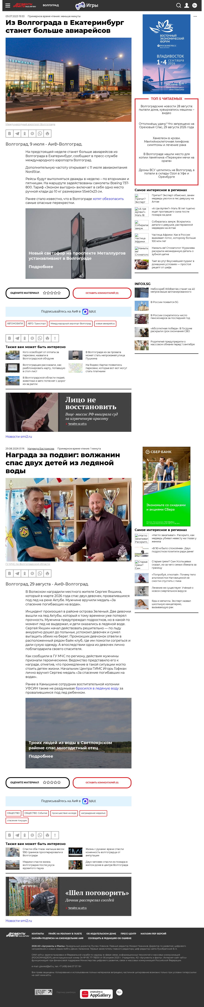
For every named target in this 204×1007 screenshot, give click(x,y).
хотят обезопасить (108, 199)
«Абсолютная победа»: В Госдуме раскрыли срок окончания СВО (171, 330)
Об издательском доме (101, 933)
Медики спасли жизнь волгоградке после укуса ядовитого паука (38, 865)
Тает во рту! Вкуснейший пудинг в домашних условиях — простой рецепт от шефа (173, 264)
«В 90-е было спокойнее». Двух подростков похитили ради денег (173, 550)
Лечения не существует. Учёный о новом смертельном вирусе (172, 589)
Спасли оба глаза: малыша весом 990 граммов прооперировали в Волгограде (43, 852)
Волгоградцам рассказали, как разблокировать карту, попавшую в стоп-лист (44, 368)
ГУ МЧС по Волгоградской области (28, 564)
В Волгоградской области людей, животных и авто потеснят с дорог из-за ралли (44, 380)
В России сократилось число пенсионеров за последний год (170, 317)
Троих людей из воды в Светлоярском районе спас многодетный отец (70, 745)
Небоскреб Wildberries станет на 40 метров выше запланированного (173, 290)
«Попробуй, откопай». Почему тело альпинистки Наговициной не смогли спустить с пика (174, 577)
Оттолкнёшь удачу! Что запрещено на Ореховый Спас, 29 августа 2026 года (166, 125)
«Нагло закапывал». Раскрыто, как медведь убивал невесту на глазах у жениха (174, 538)
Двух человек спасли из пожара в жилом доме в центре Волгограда (107, 863)
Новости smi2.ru (19, 437)
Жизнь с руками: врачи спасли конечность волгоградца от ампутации (105, 852)
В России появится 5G (164, 302)
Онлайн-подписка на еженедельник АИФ (57, 938)
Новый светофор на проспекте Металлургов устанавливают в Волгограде (77, 256)
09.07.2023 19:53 (15, 16)
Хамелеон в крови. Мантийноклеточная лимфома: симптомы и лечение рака (166, 142)
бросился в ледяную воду (97, 688)
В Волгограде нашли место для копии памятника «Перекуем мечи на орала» (166, 157)
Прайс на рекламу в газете (65, 933)
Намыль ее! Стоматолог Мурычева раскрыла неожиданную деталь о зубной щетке (173, 251)
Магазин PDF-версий (153, 933)
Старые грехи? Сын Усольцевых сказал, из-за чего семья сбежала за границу (174, 564)
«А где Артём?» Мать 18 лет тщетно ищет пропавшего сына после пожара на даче (173, 211)
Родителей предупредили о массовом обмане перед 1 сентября (173, 343)
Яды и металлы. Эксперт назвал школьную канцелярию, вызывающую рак (171, 604)
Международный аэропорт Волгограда (30, 124)
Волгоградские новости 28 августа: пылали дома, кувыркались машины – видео (166, 110)
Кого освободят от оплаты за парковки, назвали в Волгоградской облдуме (41, 355)
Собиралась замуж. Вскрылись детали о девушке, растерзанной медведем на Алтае (172, 224)
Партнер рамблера (66, 992)
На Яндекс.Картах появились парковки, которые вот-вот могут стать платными (106, 368)
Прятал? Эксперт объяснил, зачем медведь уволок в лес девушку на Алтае (173, 198)
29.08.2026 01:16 (15, 448)
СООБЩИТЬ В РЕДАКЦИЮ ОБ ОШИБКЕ (109, 938)
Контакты (38, 933)
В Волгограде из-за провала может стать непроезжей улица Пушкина (105, 355)
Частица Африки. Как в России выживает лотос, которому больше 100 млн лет (174, 238)
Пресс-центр (128, 933)
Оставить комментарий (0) (102, 293)
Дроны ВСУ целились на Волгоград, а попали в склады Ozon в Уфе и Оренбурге (166, 173)
